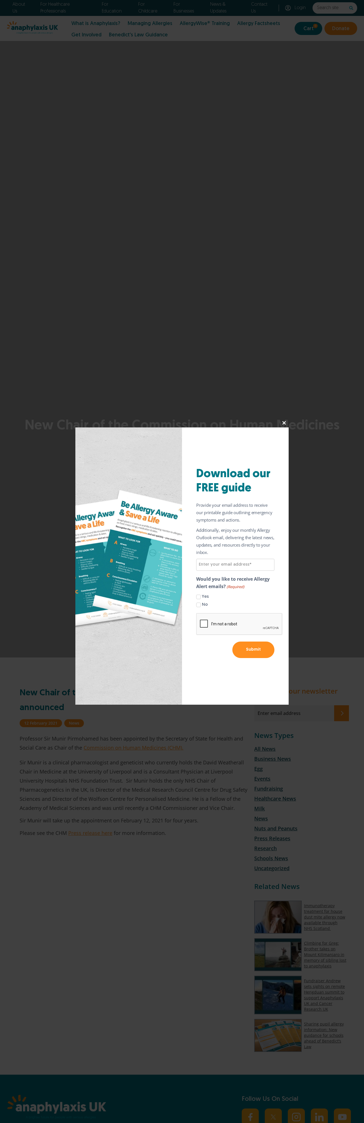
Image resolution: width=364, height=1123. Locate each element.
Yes (205, 597)
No (205, 605)
